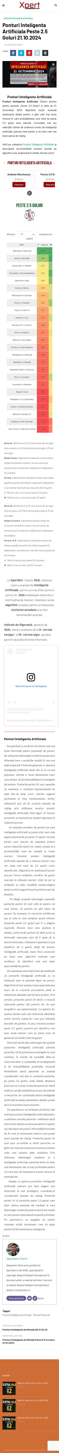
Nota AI (44, 245)
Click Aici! (18, 184)
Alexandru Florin (16, 1258)
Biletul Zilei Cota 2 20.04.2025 (33, 1417)
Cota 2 (21, 1386)
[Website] (34, 1298)
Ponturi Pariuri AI (41, 1314)
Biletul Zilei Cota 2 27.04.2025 (33, 1383)
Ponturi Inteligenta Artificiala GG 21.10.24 (24, 1329)
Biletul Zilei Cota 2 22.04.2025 (33, 1400)
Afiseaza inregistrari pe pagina (29, 236)
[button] (27, 234)
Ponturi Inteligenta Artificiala (18, 18)
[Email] (29, 1298)
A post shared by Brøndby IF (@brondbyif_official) (33, 720)
